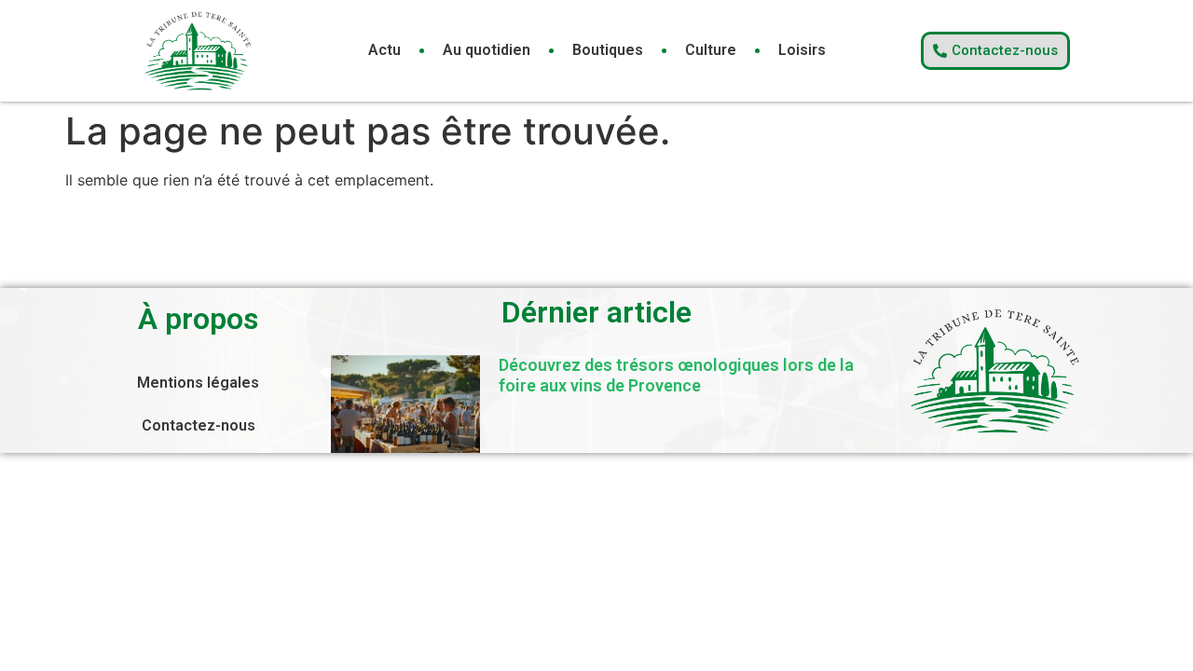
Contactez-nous (198, 425)
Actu (384, 50)
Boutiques (607, 50)
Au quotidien (486, 50)
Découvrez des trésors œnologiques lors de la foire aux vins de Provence (676, 375)
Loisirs (802, 50)
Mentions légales (198, 382)
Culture (710, 50)
